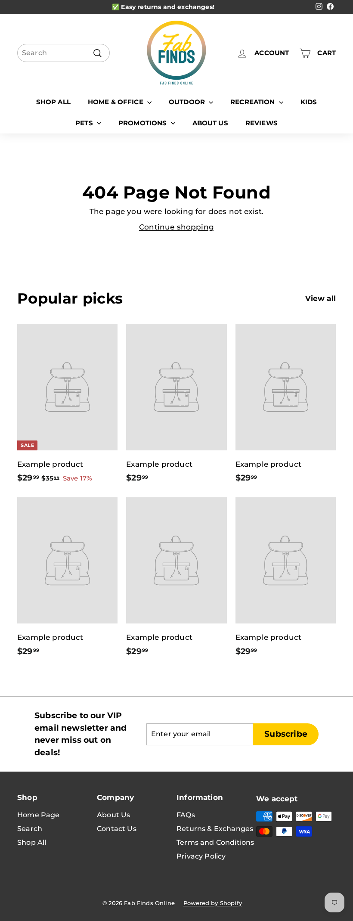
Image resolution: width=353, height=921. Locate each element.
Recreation (253, 102)
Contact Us (116, 829)
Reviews (261, 123)
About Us (210, 123)
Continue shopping (176, 227)
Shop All (53, 102)
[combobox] (63, 53)
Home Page (38, 815)
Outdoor (188, 102)
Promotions (143, 123)
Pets (85, 123)
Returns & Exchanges (214, 829)
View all (320, 298)
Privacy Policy (201, 856)
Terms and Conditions (215, 842)
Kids (308, 102)
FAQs (185, 815)
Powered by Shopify (212, 902)
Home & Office (116, 102)
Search (29, 829)
